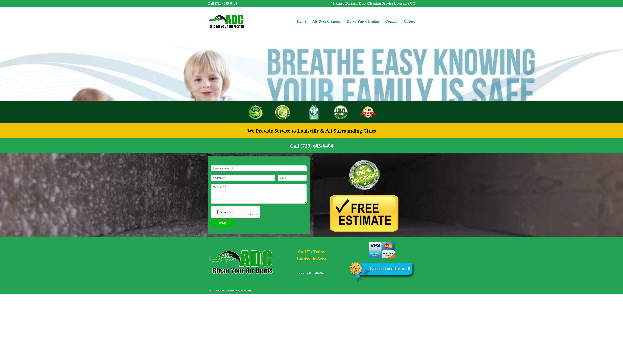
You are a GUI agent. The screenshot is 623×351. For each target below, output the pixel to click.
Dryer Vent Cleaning (363, 21)
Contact (391, 21)
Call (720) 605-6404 (222, 3)
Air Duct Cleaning (326, 21)
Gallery (409, 21)
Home (301, 21)
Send (222, 223)
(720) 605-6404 (311, 273)
